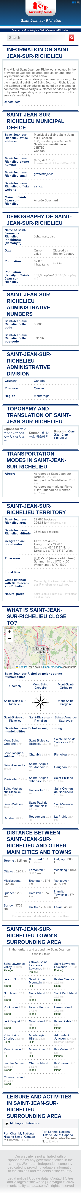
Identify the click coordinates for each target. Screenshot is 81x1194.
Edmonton (36, 870)
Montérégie (30, 30)
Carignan (60, 767)
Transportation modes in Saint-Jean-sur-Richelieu (36, 460)
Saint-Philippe (63, 777)
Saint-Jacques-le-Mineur (14, 754)
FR (78, 2)
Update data (12, 102)
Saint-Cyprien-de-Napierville (64, 790)
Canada (39, 380)
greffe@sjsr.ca (44, 174)
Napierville (36, 790)
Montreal (35, 859)
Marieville (10, 779)
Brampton (35, 880)
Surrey (8, 905)
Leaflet (22, 667)
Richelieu (60, 754)
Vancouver (61, 880)
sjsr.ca (38, 186)
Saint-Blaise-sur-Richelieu (15, 702)
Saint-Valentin (63, 804)
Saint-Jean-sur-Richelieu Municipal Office (35, 121)
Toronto (9, 860)
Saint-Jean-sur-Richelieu (41, 20)
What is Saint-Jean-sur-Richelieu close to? (37, 616)
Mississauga (12, 880)
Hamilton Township (60, 893)
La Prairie (60, 816)
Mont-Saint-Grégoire (41, 686)
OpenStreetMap (52, 667)
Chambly (15, 686)
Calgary (59, 859)
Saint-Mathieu (13, 804)
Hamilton (35, 893)
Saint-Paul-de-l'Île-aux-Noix (39, 804)
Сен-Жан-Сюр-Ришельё (64, 435)
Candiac (9, 818)
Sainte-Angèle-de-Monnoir (39, 765)
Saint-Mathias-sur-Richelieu (14, 790)
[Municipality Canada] (40, 8)
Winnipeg (60, 870)
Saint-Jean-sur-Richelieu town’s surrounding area (34, 935)
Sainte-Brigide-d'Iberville (39, 779)
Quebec (16, 30)
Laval (58, 907)
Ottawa (8, 871)
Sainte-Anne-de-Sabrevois (66, 719)
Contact (56, 1178)
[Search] (71, 38)
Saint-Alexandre (14, 765)
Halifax (33, 907)
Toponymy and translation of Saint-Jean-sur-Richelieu (39, 415)
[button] (9, 632)
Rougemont (37, 816)
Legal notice (17, 1178)
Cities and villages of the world (40, 1180)
